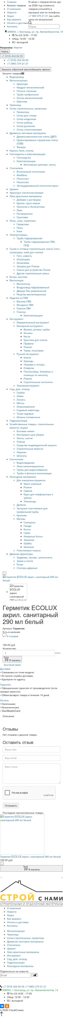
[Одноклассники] (7, 1006)
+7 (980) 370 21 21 (17, 63)
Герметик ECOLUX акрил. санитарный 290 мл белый (30, 856)
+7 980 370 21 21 (38, 16)
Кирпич (18, 47)
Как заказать (14, 19)
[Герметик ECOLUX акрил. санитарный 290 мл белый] (31, 578)
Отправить (11, 805)
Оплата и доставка (18, 23)
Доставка (5, 668)
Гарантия (5, 684)
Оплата (4, 700)
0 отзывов (12, 636)
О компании (14, 9)
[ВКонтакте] (2, 1006)
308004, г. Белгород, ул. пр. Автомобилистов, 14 (35, 31)
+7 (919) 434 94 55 (12, 56)
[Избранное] (4, 573)
